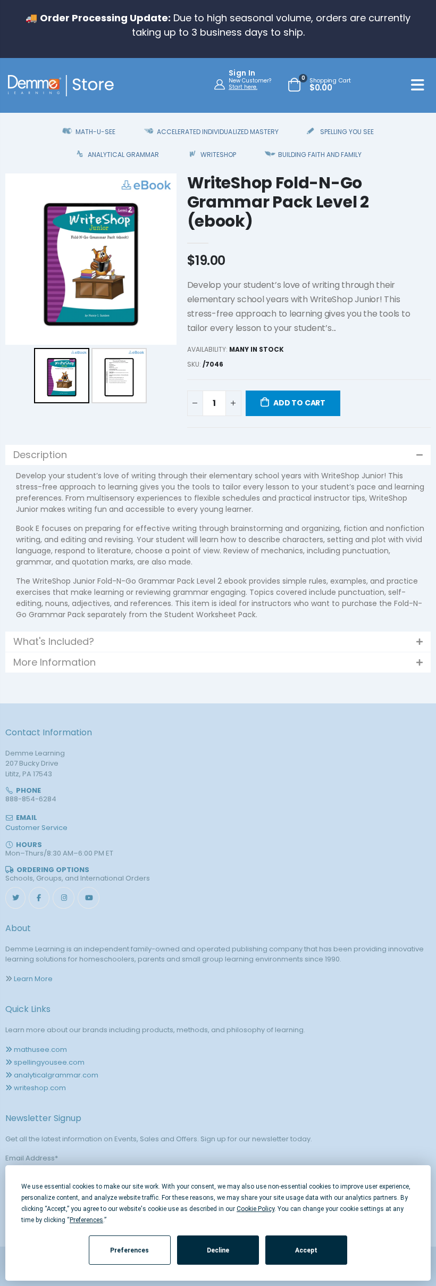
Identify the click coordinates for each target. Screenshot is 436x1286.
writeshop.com (40, 1088)
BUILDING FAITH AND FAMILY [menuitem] (320, 154)
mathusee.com (40, 1049)
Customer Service (36, 828)
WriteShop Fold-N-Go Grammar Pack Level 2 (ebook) (278, 202)
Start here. (243, 87)
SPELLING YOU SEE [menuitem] (347, 131)
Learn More (33, 979)
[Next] (161, 259)
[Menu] (417, 86)
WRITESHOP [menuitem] (218, 154)
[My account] (221, 84)
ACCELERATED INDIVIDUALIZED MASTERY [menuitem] (217, 131)
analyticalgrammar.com (56, 1075)
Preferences (129, 1250)
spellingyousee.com (49, 1062)
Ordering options (52, 870)
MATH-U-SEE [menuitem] (95, 131)
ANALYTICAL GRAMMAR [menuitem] (123, 154)
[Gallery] (91, 289)
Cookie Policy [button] (255, 1209)
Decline (218, 1250)
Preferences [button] (86, 1220)
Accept (306, 1250)
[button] (218, 455)
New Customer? (250, 81)
